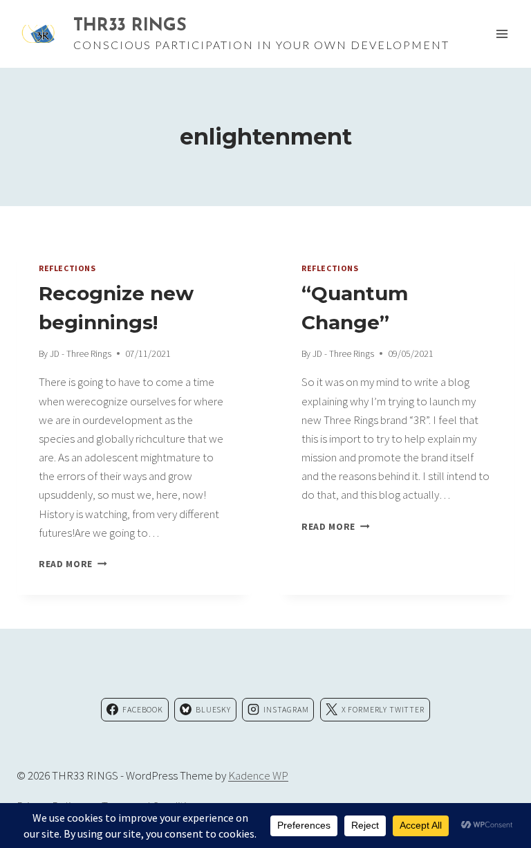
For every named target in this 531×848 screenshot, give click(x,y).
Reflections (67, 268)
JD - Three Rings (80, 354)
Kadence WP (258, 775)
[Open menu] (501, 33)
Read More (73, 564)
